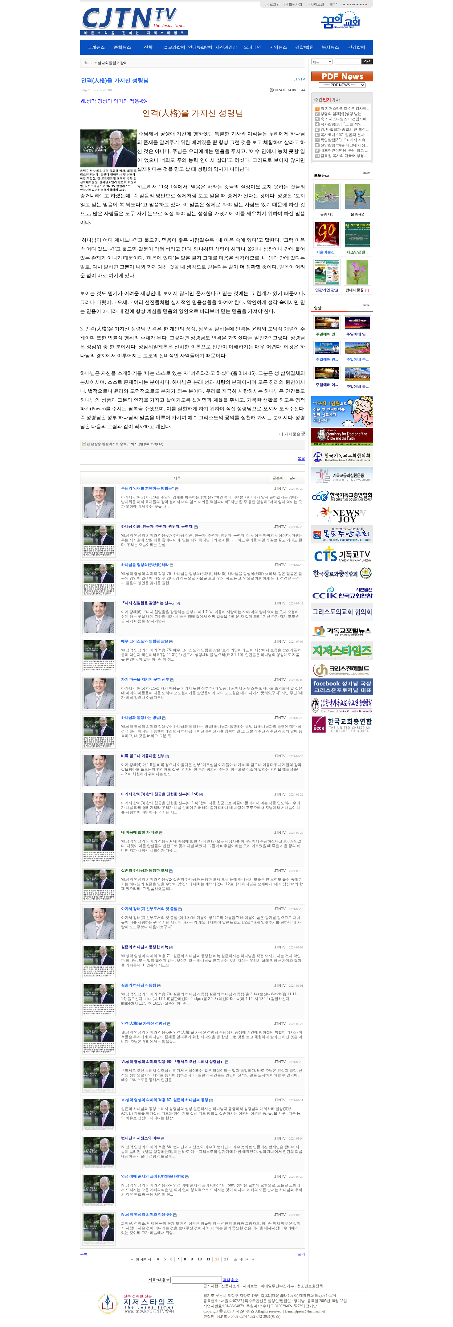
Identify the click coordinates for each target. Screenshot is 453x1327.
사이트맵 (250, 1286)
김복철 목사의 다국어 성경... (343, 156)
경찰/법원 (304, 47)
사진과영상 (226, 47)
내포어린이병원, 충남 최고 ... (344, 150)
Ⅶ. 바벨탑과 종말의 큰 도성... (344, 129)
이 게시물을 (289, 434)
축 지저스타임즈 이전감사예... (344, 108)
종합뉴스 (122, 47)
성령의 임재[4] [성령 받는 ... (342, 114)
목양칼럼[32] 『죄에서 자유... (344, 140)
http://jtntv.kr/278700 (96, 90)
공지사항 (210, 1286)
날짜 (293, 478)
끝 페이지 (242, 1259)
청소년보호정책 (310, 1286)
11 (208, 1259)
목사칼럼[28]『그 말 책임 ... (342, 124)
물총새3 (326, 214)
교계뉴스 (96, 47)
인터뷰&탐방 (200, 47)
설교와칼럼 (174, 47)
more (366, 172)
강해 (124, 63)
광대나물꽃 (354, 290)
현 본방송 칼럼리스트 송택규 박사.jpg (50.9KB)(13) (125, 444)
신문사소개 (230, 1286)
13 (226, 1259)
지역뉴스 (278, 47)
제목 (316, 62)
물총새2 (357, 214)
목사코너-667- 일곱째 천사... (343, 135)
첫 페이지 (143, 1259)
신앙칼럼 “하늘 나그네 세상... (344, 145)
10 (200, 1259)
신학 (148, 47)
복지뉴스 (330, 47)
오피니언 (252, 47)
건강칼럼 (356, 47)
